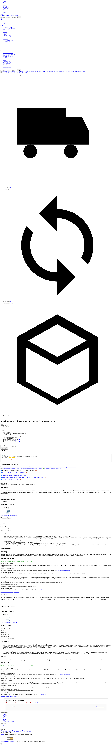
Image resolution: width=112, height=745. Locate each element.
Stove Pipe (5, 39)
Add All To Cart (4, 483)
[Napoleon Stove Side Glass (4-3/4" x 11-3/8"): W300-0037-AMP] (15, 71)
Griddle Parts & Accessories (9, 28)
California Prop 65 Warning (8, 721)
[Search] (19, 17)
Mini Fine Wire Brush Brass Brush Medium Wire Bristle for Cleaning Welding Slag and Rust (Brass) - (24, 477)
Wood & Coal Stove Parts (8, 30)
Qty (4, 445)
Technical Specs (17, 484)
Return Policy (6, 7)
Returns (4, 717)
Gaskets (4, 34)
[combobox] (7, 17)
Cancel (14, 17)
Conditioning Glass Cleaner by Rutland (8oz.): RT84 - (14, 472)
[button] (12, 457)
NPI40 (8, 509)
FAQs (4, 5)
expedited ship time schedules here (63, 570)
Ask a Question (100, 707)
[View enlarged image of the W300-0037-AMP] (15, 467)
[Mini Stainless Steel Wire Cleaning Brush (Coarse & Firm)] (64, 467)
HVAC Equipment (7, 41)
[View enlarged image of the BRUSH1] (64, 467)
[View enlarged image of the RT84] (40, 467)
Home (4, 1)
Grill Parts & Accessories (8, 27)
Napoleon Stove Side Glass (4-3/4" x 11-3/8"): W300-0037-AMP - (19, 470)
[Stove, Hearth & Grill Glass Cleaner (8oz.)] (52, 468)
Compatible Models (10, 484)
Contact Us (5, 8)
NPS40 (8, 511)
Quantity (14, 446)
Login (4, 12)
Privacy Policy (12, 741)
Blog (4, 9)
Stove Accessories (6, 37)
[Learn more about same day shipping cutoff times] (12, 415)
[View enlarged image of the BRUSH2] (22, 468)
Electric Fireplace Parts (8, 40)
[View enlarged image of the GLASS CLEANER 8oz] (52, 468)
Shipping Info (32, 484)
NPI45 (8, 510)
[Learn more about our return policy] (10, 301)
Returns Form (6, 727)
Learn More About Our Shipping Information (10, 592)
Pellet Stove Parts (6, 29)
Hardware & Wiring (7, 35)
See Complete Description (8, 443)
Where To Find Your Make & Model (8, 515)
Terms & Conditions (5, 741)
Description (3, 484)
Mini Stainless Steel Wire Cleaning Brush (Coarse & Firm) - (15, 475)
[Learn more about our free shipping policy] (10, 187)
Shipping (5, 6)
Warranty (27, 484)
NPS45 (8, 513)
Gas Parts (5, 32)
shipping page (44, 589)
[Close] (1, 743)
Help (4, 716)
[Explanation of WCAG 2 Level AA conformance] (10, 739)
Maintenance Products (7, 36)
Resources (5, 3)
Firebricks (5, 33)
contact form (36, 702)
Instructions (23, 484)
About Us (5, 2)
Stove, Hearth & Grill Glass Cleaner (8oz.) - (12, 479)
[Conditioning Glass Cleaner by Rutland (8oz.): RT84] (40, 467)
